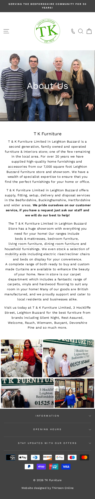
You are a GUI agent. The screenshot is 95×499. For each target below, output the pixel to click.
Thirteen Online (63, 488)
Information (47, 415)
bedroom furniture (63, 238)
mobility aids (15, 254)
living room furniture (25, 243)
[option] (47, 6)
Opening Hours (47, 429)
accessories (17, 166)
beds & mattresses (30, 238)
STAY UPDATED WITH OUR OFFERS (47, 443)
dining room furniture (61, 243)
